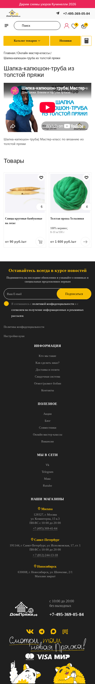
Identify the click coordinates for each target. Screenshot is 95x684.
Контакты (47, 390)
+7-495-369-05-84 (76, 13)
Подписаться (74, 294)
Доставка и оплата (47, 369)
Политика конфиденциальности (24, 327)
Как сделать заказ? (47, 362)
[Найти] (19, 25)
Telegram (47, 471)
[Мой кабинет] (66, 25)
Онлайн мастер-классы (47, 434)
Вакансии (47, 441)
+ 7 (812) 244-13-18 (45, 555)
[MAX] (53, 631)
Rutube (47, 485)
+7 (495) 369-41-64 (45, 528)
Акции (47, 414)
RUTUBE (65, 631)
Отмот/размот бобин (47, 383)
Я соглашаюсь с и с (47, 309)
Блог (47, 420)
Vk (47, 465)
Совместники (47, 427)
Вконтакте (30, 631)
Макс (47, 478)
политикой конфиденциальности (53, 304)
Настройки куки (14, 336)
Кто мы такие (47, 356)
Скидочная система (47, 376)
